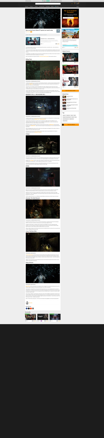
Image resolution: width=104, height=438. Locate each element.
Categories (31, 6)
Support (77, 6)
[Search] (60, 4)
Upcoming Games (41, 6)
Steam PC (64, 115)
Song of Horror (65, 120)
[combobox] (52, 4)
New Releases (48, 6)
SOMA (75, 115)
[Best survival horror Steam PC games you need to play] (31, 308)
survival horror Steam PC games (43, 56)
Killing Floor (68, 115)
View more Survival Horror (70, 90)
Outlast (72, 115)
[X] (29, 308)
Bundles (36, 6)
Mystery (52, 6)
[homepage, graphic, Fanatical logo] (29, 4)
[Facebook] (27, 308)
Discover (26, 6)
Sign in (72, 3)
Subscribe (75, 17)
